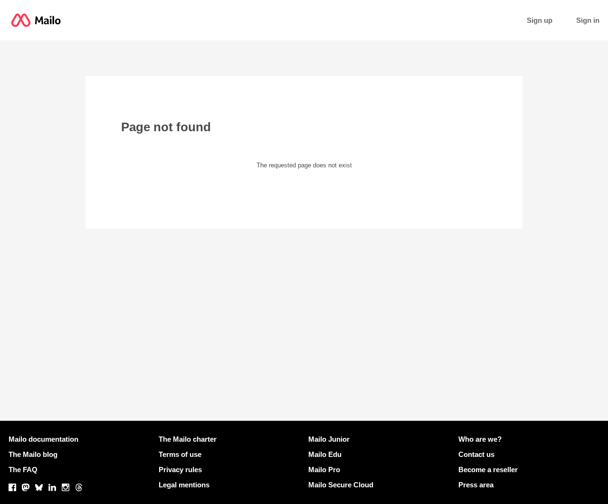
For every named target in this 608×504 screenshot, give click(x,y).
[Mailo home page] (36, 20)
